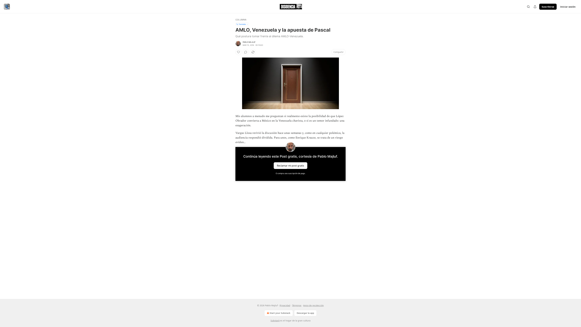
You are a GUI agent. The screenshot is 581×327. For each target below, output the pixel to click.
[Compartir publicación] (535, 7)
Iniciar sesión (568, 6)
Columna (240, 19)
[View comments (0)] (246, 52)
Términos (296, 305)
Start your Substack (280, 313)
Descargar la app (305, 313)
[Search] (528, 7)
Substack (275, 320)
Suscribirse (548, 6)
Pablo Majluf (249, 42)
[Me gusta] (238, 52)
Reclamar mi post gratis (290, 165)
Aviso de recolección (313, 305)
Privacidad (285, 305)
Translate (242, 24)
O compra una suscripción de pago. (290, 173)
